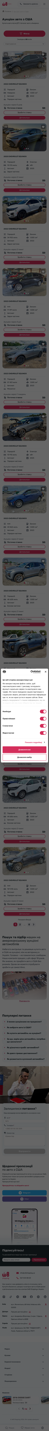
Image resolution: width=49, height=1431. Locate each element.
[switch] (43, 719)
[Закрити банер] (45, 672)
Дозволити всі (24, 750)
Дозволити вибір (24, 757)
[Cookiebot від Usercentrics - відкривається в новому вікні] (31, 671)
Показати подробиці (33, 742)
